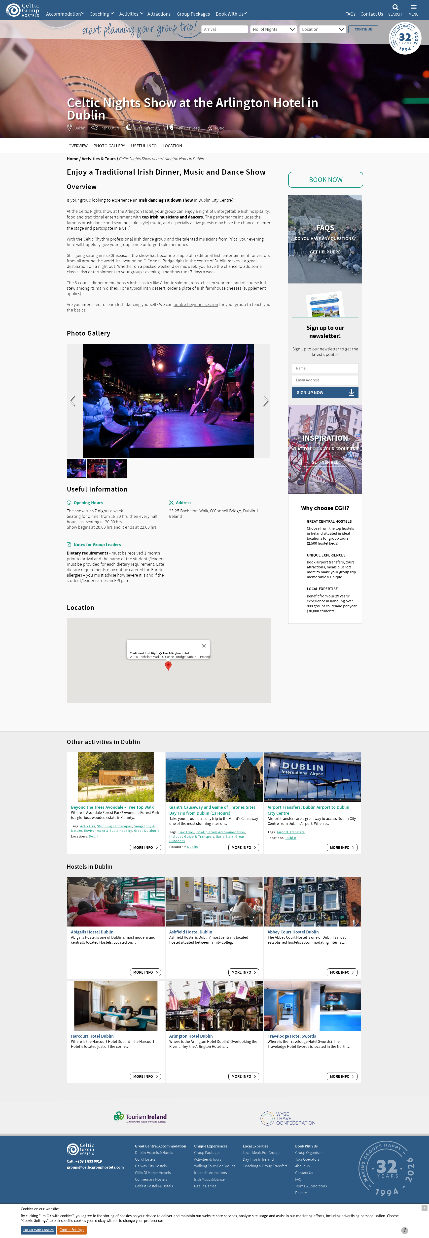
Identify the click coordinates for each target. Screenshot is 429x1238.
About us (302, 1166)
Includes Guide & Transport (191, 836)
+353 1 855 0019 (88, 1161)
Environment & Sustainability (108, 830)
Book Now (326, 179)
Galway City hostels (151, 1166)
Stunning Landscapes (114, 826)
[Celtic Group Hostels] (22, 10)
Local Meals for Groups (261, 1152)
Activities (128, 14)
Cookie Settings (72, 1230)
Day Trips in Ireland (258, 1159)
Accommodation (63, 14)
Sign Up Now (310, 393)
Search (395, 14)
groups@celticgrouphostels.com (95, 1167)
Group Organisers (309, 1152)
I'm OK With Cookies (38, 1230)
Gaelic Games (205, 1186)
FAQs (350, 14)
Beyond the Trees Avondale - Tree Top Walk (112, 807)
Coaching (99, 14)
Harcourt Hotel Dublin (92, 1036)
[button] (168, 666)
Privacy (301, 1192)
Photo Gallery (109, 146)
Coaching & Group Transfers (265, 1166)
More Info (143, 847)
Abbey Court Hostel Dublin (293, 932)
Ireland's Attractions (210, 1172)
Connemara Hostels (151, 1179)
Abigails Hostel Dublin (92, 932)
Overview (78, 146)
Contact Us (371, 14)
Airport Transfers (291, 832)
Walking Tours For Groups (214, 1166)
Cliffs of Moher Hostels (153, 1172)
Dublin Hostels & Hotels (154, 1152)
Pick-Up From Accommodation (220, 832)
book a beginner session (196, 304)
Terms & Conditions (311, 1186)
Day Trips (186, 832)
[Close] (204, 646)
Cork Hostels (145, 1159)
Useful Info (144, 146)
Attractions (159, 14)
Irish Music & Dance (209, 1179)
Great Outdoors (147, 830)
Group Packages (193, 14)
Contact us (304, 1172)
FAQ (298, 1179)
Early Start (225, 836)
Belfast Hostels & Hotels (154, 1186)
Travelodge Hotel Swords (292, 1036)
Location (172, 146)
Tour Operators (307, 1159)
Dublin (94, 836)
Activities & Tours (99, 159)
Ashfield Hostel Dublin (190, 932)
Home (72, 159)
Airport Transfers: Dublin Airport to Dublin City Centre (308, 810)
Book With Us (230, 14)
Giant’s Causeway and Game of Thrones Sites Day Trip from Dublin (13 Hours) (212, 810)
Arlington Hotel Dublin (191, 1036)
